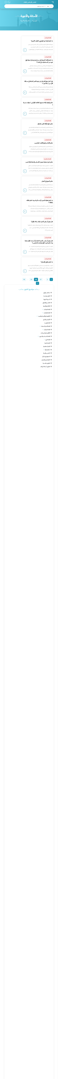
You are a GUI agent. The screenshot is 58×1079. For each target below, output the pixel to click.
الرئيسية (34, 20)
